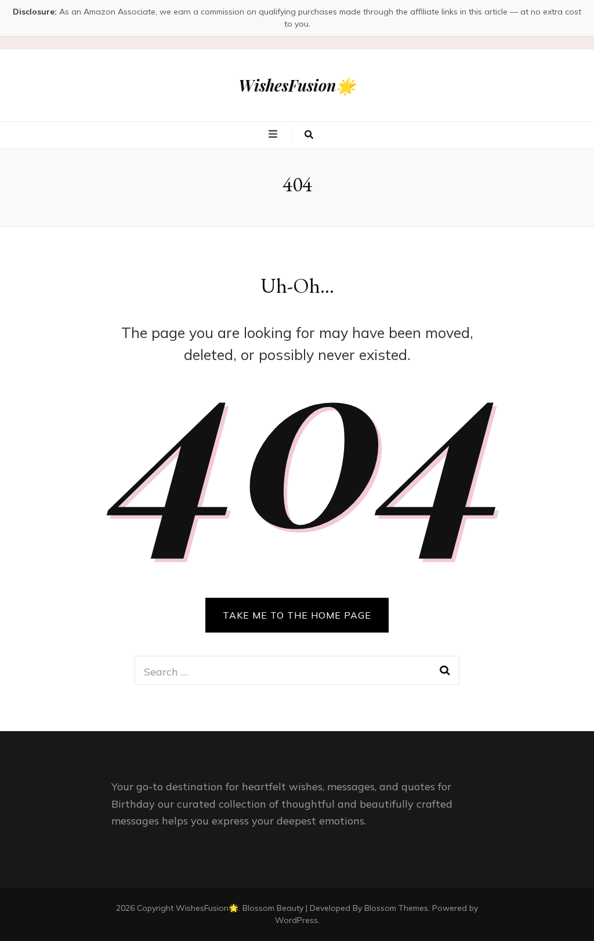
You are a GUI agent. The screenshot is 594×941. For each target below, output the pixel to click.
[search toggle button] (309, 135)
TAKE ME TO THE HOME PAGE (297, 615)
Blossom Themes (396, 908)
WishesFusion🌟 (297, 85)
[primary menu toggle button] (274, 134)
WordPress (296, 920)
